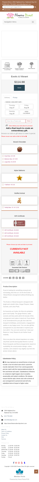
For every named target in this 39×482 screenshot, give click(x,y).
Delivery (7, 97)
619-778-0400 (11, 4)
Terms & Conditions (6, 431)
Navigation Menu (10, 22)
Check (29, 121)
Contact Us (4, 435)
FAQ (2, 437)
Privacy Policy (5, 433)
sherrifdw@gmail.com (24, 4)
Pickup (15, 97)
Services (3, 439)
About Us (3, 429)
